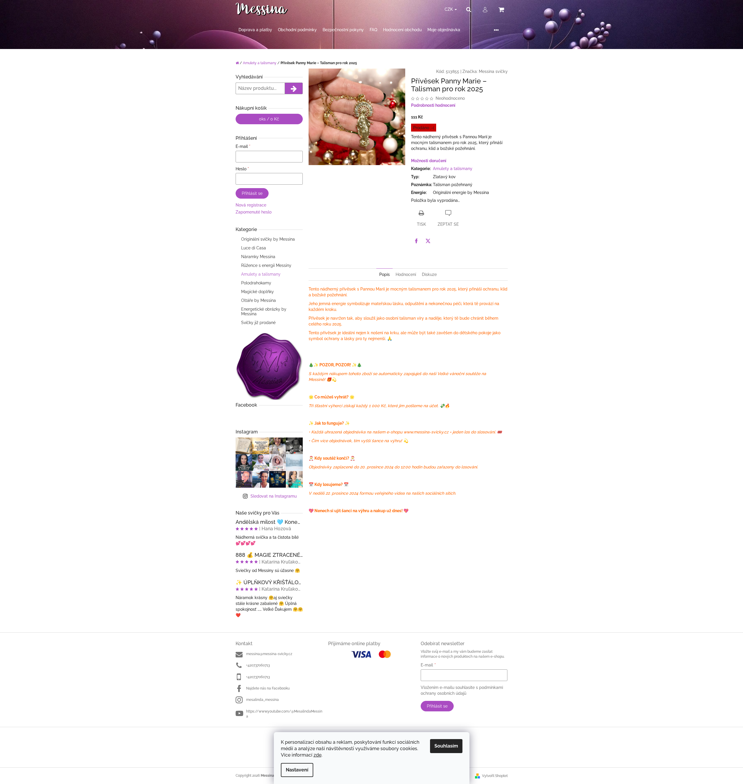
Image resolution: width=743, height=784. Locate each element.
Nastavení (297, 770)
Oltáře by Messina (258, 300)
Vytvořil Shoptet (495, 776)
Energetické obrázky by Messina (263, 311)
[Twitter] (428, 241)
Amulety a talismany (261, 274)
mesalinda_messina (262, 700)
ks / (269, 119)
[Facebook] (416, 241)
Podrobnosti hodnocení (433, 105)
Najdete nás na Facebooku (268, 688)
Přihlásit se (252, 193)
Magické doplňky (257, 291)
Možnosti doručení (428, 160)
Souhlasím (446, 746)
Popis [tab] (384, 274)
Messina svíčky (493, 71)
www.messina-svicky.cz (425, 432)
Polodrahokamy (256, 283)
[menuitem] (255, 29)
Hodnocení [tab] (406, 274)
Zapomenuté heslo (254, 212)
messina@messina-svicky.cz (269, 654)
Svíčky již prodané (258, 322)
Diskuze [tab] (429, 274)
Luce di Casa (253, 248)
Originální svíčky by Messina (268, 239)
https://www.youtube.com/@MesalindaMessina (284, 713)
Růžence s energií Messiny (266, 265)
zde (317, 755)
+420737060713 (258, 665)
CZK (449, 9)
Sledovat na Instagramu (273, 496)
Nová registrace (251, 205)
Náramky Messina (258, 256)
